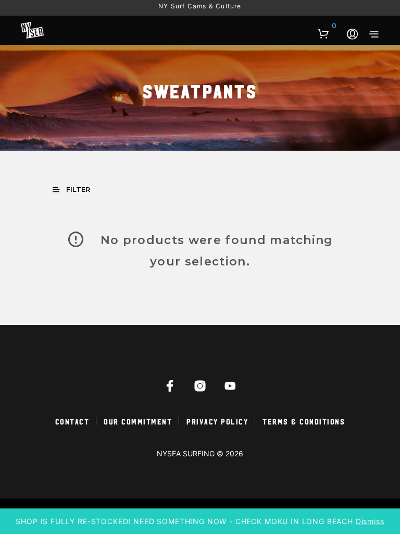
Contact (72, 421)
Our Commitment (138, 421)
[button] (327, 26)
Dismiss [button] (370, 521)
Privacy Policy (217, 421)
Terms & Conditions (303, 421)
